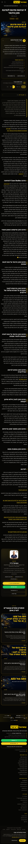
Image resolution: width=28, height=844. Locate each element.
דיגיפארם (21, 174)
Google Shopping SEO (22, 772)
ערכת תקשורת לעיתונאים (22, 804)
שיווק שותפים (23, 379)
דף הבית (24, 6)
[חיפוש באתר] (5, 2)
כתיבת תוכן (12, 18)
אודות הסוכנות (24, 816)
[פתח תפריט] (2, 2)
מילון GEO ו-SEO (24, 808)
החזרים (4, 829)
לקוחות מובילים (24, 819)
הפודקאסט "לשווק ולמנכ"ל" (22, 798)
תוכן (17, 18)
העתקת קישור (10, 76)
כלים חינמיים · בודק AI (23, 810)
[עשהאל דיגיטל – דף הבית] (20, 2)
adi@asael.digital (22, 751)
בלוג (20, 6)
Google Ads (24, 780)
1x (13, 86)
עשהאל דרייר (24, 796)
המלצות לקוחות (24, 806)
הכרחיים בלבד (14, 840)
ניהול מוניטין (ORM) (23, 774)
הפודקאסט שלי (13, 590)
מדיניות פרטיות (13, 829)
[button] (14, 490)
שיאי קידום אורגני (23, 800)
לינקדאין (13, 593)
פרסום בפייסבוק (24, 782)
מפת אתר (23, 829)
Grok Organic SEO (23, 767)
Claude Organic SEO (23, 765)
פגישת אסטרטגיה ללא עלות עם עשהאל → (14, 746)
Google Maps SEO (23, 770)
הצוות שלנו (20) (24, 818)
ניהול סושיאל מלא (23, 786)
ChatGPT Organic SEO (22, 763)
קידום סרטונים (24, 790)
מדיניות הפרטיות (15, 837)
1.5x (7, 86)
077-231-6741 (14, 587)
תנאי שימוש (19, 829)
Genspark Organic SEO (22, 768)
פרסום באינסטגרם (23, 784)
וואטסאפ (13, 740)
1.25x (11, 86)
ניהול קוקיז (8, 829)
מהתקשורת (25, 802)
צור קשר (25, 821)
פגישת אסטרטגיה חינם (14, 583)
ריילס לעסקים (24, 788)
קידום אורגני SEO (24, 757)
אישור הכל (22, 840)
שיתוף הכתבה (20, 76)
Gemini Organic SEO (23, 761)
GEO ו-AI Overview (23, 759)
